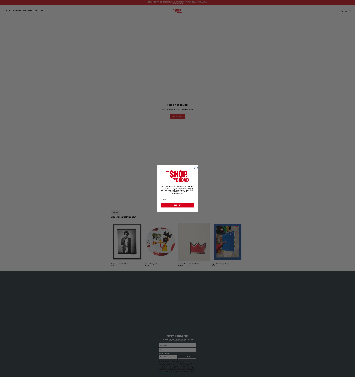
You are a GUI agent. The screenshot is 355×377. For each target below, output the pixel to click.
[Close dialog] (196, 167)
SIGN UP (177, 205)
